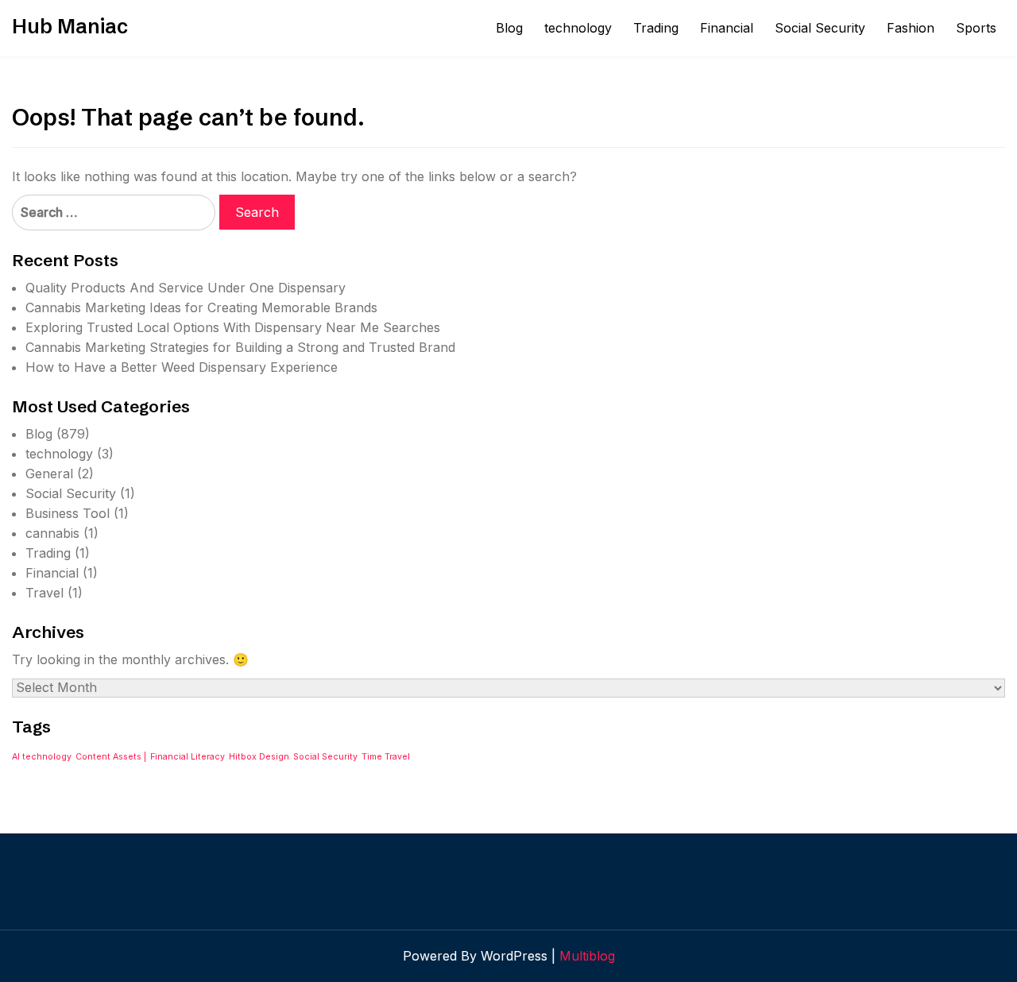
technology (578, 28)
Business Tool (67, 513)
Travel (44, 593)
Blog (509, 28)
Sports (976, 28)
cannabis (52, 533)
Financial (726, 28)
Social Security (820, 28)
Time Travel (386, 757)
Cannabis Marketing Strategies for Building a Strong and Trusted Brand (240, 347)
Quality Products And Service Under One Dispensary (185, 288)
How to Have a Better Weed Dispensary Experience (181, 367)
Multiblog (587, 956)
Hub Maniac (70, 26)
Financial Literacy (187, 757)
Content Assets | (110, 757)
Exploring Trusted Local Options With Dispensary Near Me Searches (232, 327)
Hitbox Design (259, 757)
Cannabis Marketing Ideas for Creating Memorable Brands (201, 307)
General (49, 473)
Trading (656, 28)
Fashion (910, 28)
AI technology (42, 757)
